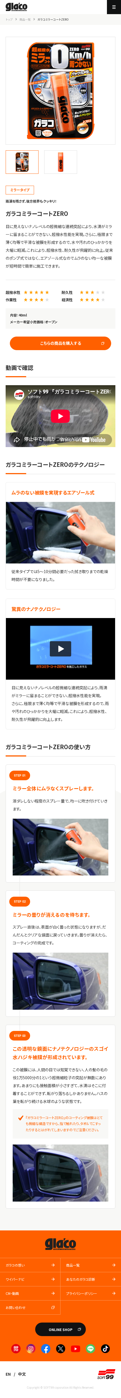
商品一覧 (25, 19)
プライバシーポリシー (81, 1293)
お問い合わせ (16, 1307)
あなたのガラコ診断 (80, 1279)
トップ (9, 19)
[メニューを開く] (114, 7)
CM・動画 (12, 1293)
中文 (22, 1374)
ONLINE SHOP (60, 1329)
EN (8, 1374)
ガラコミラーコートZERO (53, 19)
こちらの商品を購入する (60, 343)
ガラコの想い (15, 1265)
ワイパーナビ (15, 1279)
